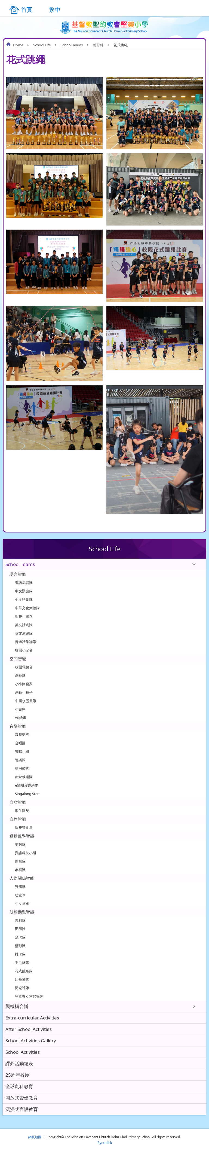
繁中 (54, 9)
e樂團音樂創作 (26, 785)
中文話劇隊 (24, 599)
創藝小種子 (24, 692)
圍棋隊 (20, 861)
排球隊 (20, 954)
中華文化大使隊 (27, 607)
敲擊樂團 (22, 734)
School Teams (72, 44)
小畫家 (20, 709)
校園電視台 (24, 667)
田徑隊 (20, 928)
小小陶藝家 (24, 683)
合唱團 (20, 743)
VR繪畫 (20, 717)
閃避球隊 (22, 987)
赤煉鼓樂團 (24, 776)
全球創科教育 (19, 1086)
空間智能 (18, 658)
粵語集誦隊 (24, 582)
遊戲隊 (20, 920)
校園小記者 (24, 650)
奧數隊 (20, 844)
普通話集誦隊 (25, 641)
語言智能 (18, 574)
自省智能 (18, 802)
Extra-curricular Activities (32, 1018)
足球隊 (20, 937)
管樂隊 (20, 759)
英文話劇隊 (24, 624)
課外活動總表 (19, 1063)
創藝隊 (20, 675)
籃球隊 (20, 945)
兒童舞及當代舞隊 (29, 996)
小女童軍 (22, 903)
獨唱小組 (22, 751)
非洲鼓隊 (22, 768)
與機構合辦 (17, 1006)
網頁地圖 (34, 1137)
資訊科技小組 (25, 852)
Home (18, 44)
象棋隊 (20, 869)
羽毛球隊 (22, 962)
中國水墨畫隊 (25, 700)
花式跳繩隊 (24, 971)
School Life (42, 44)
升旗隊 (20, 886)
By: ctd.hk (104, 1142)
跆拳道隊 (22, 979)
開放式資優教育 (21, 1098)
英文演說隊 (24, 633)
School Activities (22, 1052)
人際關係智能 (22, 878)
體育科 (98, 44)
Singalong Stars (27, 793)
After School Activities (28, 1029)
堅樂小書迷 (24, 616)
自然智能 (18, 819)
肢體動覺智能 (22, 912)
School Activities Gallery (30, 1040)
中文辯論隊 (24, 591)
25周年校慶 (17, 1075)
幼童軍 (20, 895)
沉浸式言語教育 (21, 1109)
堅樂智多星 (24, 827)
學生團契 (22, 810)
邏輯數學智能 (22, 836)
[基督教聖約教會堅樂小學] (104, 27)
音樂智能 (18, 726)
